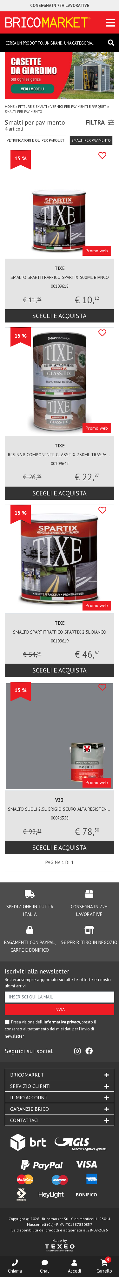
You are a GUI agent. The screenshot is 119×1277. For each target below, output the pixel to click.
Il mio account (29, 1097)
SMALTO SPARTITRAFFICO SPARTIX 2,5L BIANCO (59, 632)
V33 (59, 800)
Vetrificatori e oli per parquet (35, 140)
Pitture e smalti (32, 106)
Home (10, 106)
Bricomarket (27, 1074)
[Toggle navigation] (110, 22)
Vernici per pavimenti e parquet (78, 106)
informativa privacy (61, 1022)
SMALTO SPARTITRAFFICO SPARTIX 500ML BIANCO (59, 277)
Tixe (60, 268)
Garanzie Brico (29, 1109)
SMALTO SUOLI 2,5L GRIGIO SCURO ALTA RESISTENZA (59, 809)
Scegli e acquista (59, 316)
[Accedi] (74, 1263)
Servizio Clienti (30, 1086)
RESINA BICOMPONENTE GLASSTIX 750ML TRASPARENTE (59, 454)
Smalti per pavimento (91, 140)
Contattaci (24, 1120)
